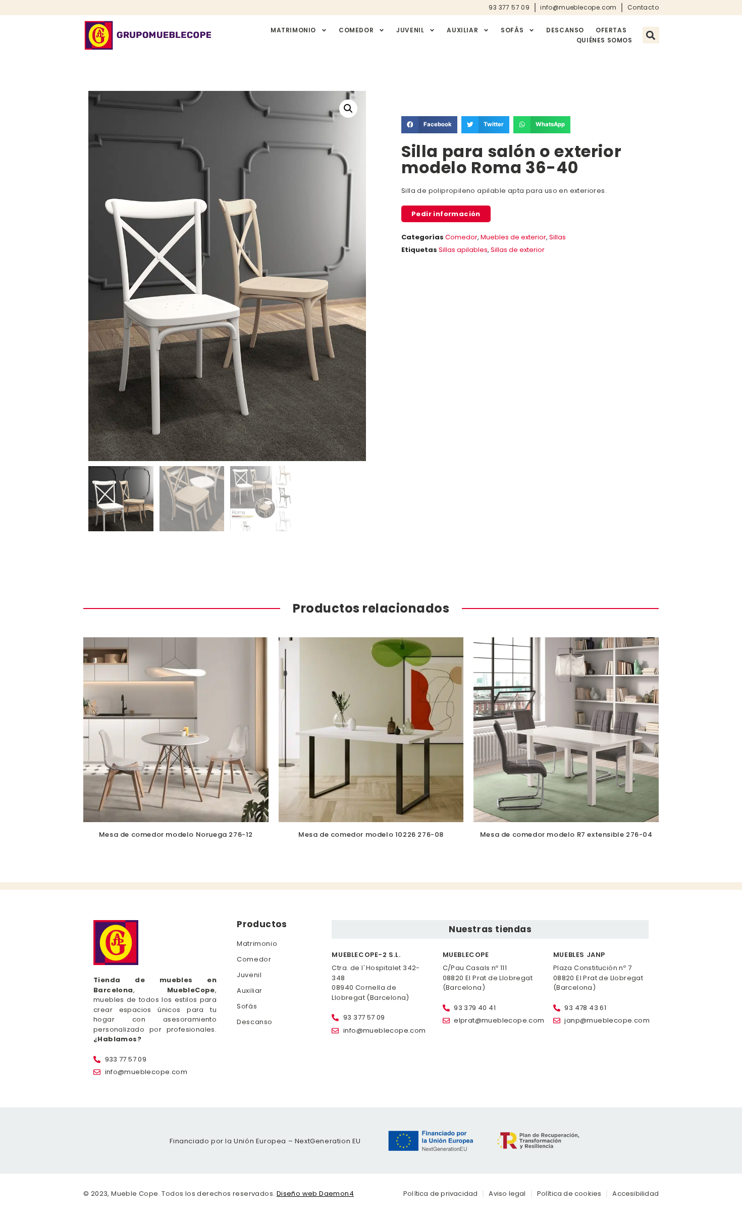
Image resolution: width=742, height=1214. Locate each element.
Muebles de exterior (513, 237)
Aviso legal (507, 1193)
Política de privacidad (440, 1193)
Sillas (557, 237)
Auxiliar (462, 30)
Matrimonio (293, 30)
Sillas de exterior (518, 250)
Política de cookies (569, 1193)
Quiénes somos (604, 40)
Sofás (512, 30)
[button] (651, 35)
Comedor (356, 30)
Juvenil (410, 30)
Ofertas (611, 30)
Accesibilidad (635, 1193)
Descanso (565, 30)
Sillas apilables (463, 250)
